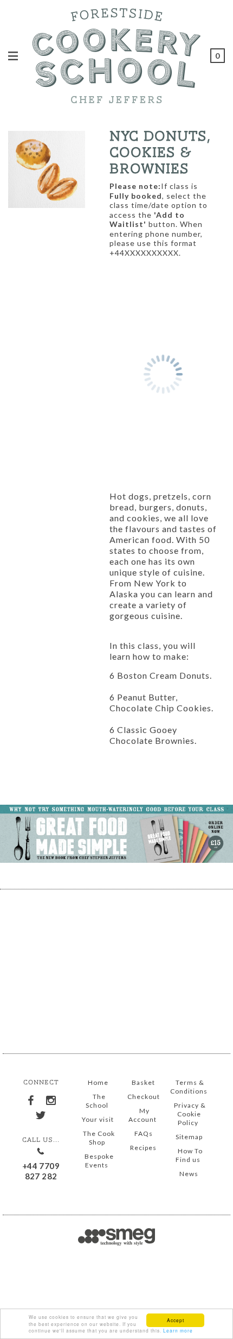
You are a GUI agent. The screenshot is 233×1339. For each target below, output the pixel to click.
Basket (143, 1082)
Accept (175, 1320)
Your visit (98, 1119)
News (188, 1174)
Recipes (143, 1148)
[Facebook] (31, 1098)
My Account (142, 1115)
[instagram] (51, 1099)
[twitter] (41, 1113)
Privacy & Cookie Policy (190, 1114)
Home (98, 1082)
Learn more (178, 1330)
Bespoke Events (99, 1160)
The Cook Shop (99, 1137)
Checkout (143, 1096)
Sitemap (189, 1137)
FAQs (143, 1133)
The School (97, 1100)
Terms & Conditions (189, 1086)
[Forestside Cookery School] (116, 53)
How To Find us (189, 1155)
